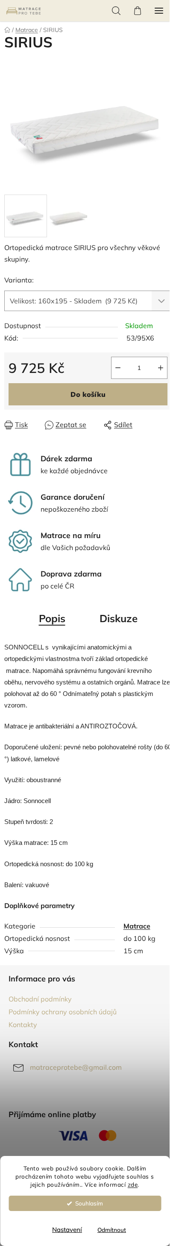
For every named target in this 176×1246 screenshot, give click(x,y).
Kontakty (23, 1024)
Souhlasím (89, 1203)
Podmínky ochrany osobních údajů (63, 1011)
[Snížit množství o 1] (117, 367)
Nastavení (67, 1230)
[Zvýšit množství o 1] (160, 367)
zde (133, 1184)
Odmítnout (111, 1229)
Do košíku (88, 394)
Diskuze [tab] (119, 618)
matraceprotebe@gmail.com (76, 1067)
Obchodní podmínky (40, 999)
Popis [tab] (52, 618)
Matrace (136, 926)
